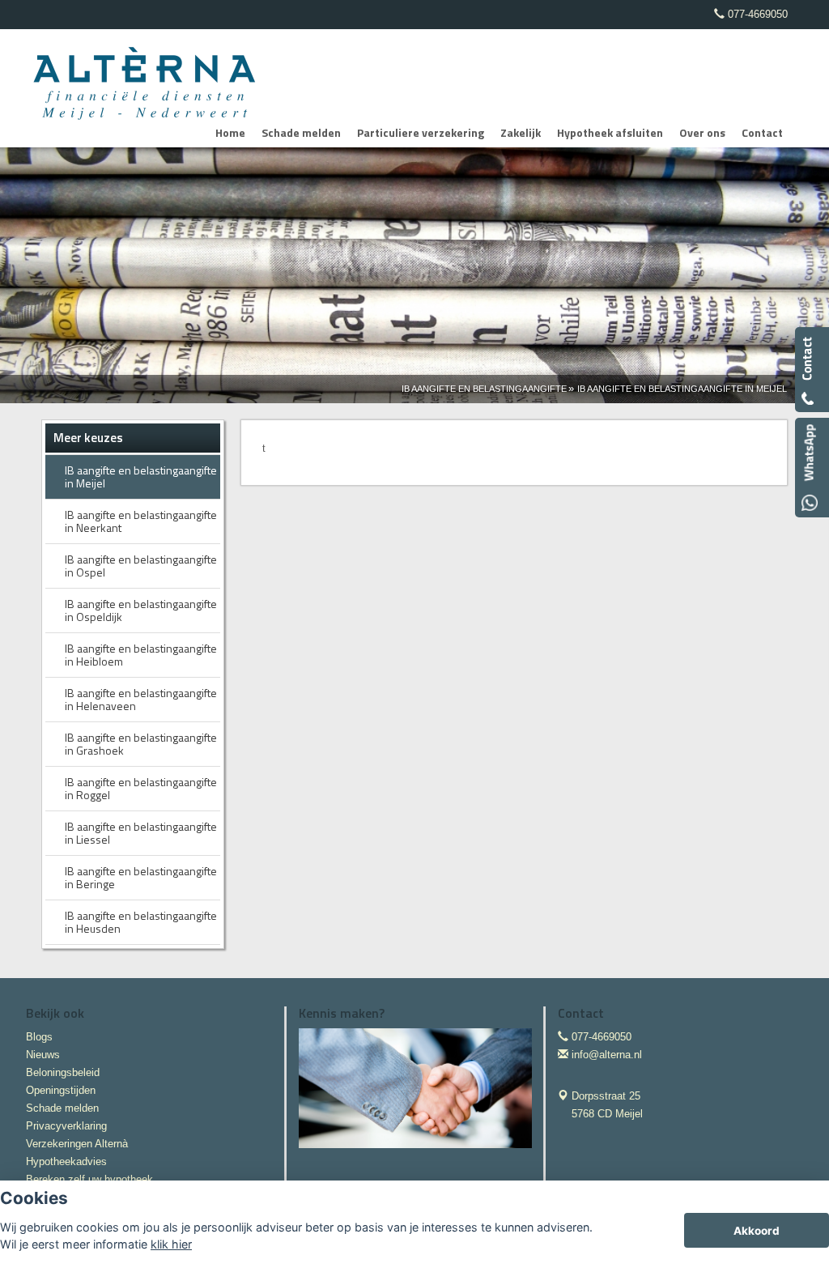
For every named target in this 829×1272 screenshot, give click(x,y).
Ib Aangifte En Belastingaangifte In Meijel (682, 389)
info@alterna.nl (607, 1055)
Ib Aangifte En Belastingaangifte (484, 389)
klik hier (171, 1244)
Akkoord (756, 1230)
